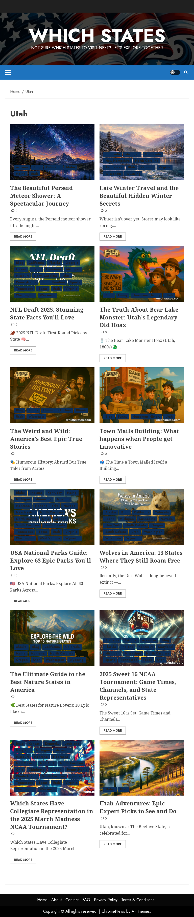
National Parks (46, 506)
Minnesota (153, 154)
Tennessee (114, 167)
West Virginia (50, 538)
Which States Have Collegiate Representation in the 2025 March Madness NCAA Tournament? (51, 814)
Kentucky (54, 492)
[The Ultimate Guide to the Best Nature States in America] (52, 638)
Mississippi (133, 653)
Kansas (34, 743)
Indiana (36, 492)
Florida (54, 262)
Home (42, 900)
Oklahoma (36, 769)
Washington (25, 295)
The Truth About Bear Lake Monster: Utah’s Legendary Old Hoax (139, 317)
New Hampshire (117, 160)
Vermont (146, 167)
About (56, 900)
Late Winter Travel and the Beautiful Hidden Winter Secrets (139, 195)
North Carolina (146, 160)
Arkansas (149, 640)
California (36, 262)
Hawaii (21, 269)
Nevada (69, 506)
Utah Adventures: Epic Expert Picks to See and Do (138, 807)
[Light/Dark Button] (175, 72)
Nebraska (60, 757)
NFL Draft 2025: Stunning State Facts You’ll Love (47, 313)
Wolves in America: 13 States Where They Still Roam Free (141, 556)
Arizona (22, 167)
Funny (122, 295)
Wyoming (133, 174)
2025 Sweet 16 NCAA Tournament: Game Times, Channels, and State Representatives (138, 685)
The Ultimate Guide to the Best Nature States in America (47, 681)
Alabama (112, 640)
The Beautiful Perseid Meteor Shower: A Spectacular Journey (41, 195)
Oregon (60, 519)
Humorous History (146, 295)
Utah (34, 174)
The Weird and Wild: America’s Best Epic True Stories (46, 438)
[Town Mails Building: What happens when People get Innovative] (142, 395)
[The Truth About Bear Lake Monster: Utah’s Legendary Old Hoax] (142, 274)
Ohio (66, 276)
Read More (23, 236)
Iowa (19, 743)
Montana (23, 506)
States (110, 789)
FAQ (86, 900)
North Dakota (26, 519)
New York (112, 525)
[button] (8, 72)
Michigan (132, 154)
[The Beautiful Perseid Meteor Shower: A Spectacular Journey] (52, 152)
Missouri (22, 276)
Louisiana (53, 269)
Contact (72, 900)
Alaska (110, 512)
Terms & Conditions (137, 900)
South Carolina (53, 282)
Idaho (70, 167)
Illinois (81, 410)
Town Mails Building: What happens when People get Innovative (139, 438)
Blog (37, 167)
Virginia (165, 167)
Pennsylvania (26, 282)
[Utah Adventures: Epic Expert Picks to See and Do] (142, 768)
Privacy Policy (105, 900)
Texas (42, 288)
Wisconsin (113, 174)
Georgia (71, 262)
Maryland (165, 647)
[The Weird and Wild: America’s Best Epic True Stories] (52, 395)
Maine (21, 174)
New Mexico (25, 512)
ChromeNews (113, 911)
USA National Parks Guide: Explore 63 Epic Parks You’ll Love (50, 560)
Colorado (53, 167)
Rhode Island (26, 776)
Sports (75, 282)
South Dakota (54, 525)
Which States (97, 35)
